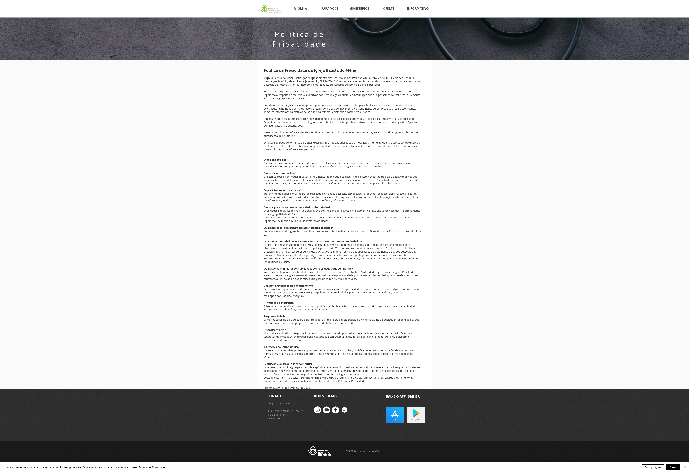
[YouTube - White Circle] (326, 409)
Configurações (653, 467)
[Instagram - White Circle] (317, 409)
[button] (300, 8)
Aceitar (673, 467)
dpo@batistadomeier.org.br (286, 296)
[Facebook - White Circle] (335, 409)
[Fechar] (685, 467)
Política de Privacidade (152, 467)
